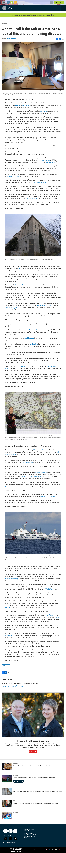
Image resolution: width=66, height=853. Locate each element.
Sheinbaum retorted (39, 450)
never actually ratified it (47, 496)
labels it (58, 617)
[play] (4, 8)
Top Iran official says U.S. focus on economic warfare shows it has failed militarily (36, 803)
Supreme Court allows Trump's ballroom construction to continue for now (33, 766)
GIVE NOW (33, 751)
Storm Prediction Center (33, 330)
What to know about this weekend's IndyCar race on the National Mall (32, 815)
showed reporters (41, 472)
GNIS (20, 268)
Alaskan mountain (31, 198)
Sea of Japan (50, 615)
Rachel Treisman (11, 38)
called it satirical (51, 162)
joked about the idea (43, 160)
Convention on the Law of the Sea (31, 476)
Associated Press (13, 176)
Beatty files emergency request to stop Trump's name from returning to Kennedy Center (37, 791)
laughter (17, 105)
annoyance (25, 105)
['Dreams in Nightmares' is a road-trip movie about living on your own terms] (7, 778)
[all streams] (63, 8)
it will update (34, 344)
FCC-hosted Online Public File (29, 830)
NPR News (4, 23)
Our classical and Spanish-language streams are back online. (33, 15)
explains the (9, 607)
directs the (43, 111)
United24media (9, 636)
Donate (59, 2)
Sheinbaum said (10, 487)
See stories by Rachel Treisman (12, 686)
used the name (29, 338)
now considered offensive (44, 305)
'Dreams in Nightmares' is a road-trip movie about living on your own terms (34, 777)
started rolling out (20, 366)
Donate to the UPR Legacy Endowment (33, 741)
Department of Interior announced (26, 285)
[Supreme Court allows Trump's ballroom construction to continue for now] (7, 766)
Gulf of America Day (40, 182)
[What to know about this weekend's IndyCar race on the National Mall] (7, 815)
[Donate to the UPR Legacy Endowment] (33, 715)
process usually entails (12, 308)
